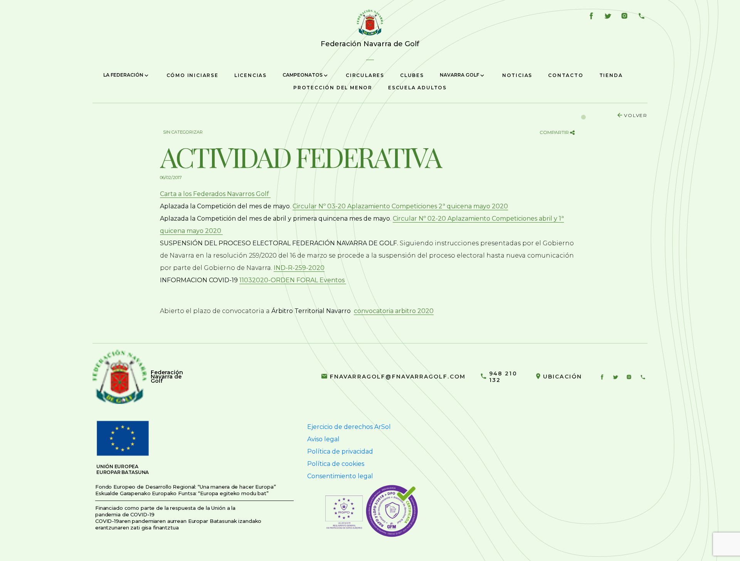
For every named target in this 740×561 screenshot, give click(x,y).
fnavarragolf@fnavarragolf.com (398, 376)
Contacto (565, 75)
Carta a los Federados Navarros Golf (215, 194)
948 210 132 (503, 376)
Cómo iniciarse (192, 75)
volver (636, 115)
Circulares (365, 75)
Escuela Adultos (417, 87)
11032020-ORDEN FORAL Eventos (292, 280)
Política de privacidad (340, 451)
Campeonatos (303, 75)
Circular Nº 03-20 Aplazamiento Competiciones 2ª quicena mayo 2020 (400, 206)
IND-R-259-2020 (299, 267)
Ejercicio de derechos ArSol (349, 426)
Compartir (555, 132)
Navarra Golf (460, 75)
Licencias (250, 75)
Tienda (611, 75)
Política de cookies (335, 463)
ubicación (562, 376)
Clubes (412, 75)
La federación (124, 75)
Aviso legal (323, 439)
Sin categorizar (183, 132)
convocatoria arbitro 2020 (394, 311)
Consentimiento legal (340, 476)
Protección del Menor (332, 87)
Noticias (517, 75)
